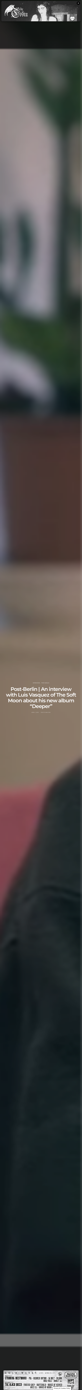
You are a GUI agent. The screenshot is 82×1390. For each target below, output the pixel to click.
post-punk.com (46, 712)
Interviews (36, 683)
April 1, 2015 (35, 712)
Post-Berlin (45, 683)
